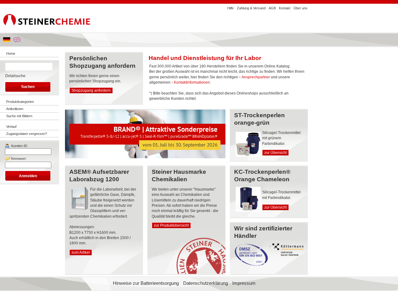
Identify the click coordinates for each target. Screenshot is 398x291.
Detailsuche (15, 76)
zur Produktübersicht (171, 225)
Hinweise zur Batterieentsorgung (146, 283)
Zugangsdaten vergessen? (26, 134)
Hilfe (230, 8)
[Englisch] (17, 41)
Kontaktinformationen (192, 82)
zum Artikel (81, 252)
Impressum (244, 283)
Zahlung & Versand (251, 8)
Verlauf (11, 126)
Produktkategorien (20, 102)
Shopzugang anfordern (91, 90)
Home (10, 53)
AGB (272, 8)
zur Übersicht (275, 152)
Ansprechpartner (256, 77)
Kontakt (284, 8)
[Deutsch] (6, 41)
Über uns (301, 8)
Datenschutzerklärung (205, 283)
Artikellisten (14, 109)
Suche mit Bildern (19, 116)
